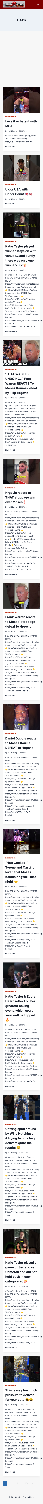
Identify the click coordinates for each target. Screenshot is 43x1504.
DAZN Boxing (12, 131)
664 (26, 1483)
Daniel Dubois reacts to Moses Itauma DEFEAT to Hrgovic (20, 743)
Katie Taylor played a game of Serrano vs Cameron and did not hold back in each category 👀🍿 (21, 1272)
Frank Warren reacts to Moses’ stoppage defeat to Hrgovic (20, 621)
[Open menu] (38, 4)
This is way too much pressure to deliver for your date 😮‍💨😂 (21, 1395)
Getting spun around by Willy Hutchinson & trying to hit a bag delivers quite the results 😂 (20, 1138)
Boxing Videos (11, 116)
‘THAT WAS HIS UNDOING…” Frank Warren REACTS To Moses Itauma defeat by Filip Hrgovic (21, 383)
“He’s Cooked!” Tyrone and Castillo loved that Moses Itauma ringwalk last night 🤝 (20, 872)
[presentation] (21, 100)
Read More (11, 147)
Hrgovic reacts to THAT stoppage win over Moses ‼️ (20, 497)
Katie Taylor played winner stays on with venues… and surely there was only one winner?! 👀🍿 (20, 255)
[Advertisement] (21, 62)
